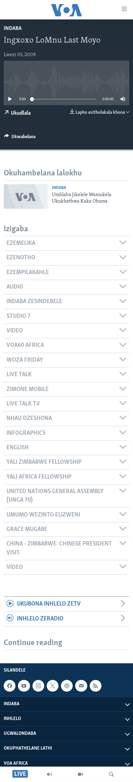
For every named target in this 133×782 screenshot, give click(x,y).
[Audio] (49, 774)
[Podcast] (67, 686)
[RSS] (95, 686)
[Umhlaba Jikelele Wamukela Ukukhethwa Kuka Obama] (26, 196)
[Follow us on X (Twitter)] (52, 686)
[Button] (20, 138)
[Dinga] (111, 774)
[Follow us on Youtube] (24, 686)
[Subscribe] (81, 686)
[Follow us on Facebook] (9, 686)
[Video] (80, 774)
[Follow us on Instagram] (38, 686)
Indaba (13, 28)
